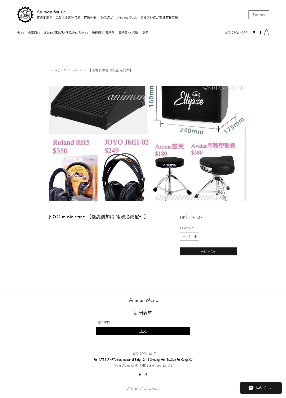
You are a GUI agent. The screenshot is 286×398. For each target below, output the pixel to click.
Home (53, 70)
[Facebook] (260, 32)
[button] (266, 32)
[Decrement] (183, 237)
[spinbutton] (189, 237)
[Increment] (196, 237)
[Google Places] (254, 32)
